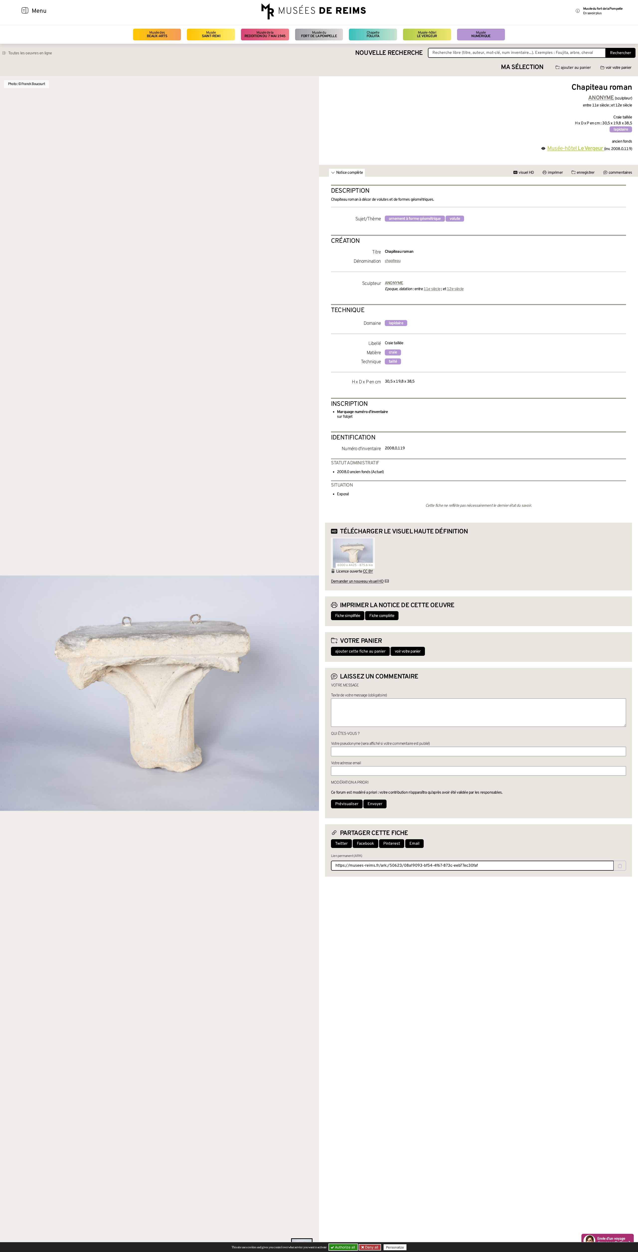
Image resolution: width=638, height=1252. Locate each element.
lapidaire (621, 129)
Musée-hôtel (427, 34)
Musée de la (265, 34)
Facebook (365, 843)
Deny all (371, 1247)
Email (414, 843)
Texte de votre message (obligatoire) (359, 695)
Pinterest (391, 843)
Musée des (157, 34)
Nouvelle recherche (389, 53)
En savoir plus (592, 13)
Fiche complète (381, 615)
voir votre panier (618, 67)
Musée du (319, 34)
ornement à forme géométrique (415, 218)
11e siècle (432, 289)
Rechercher (620, 53)
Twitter (341, 843)
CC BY (368, 571)
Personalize (395, 1247)
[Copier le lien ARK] (620, 866)
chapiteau (392, 260)
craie (393, 352)
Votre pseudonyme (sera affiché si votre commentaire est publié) (380, 743)
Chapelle (373, 34)
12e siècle (455, 289)
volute (455, 218)
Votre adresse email (346, 763)
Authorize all (344, 1247)
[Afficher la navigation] (25, 11)
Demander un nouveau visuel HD (357, 581)
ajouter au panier (576, 67)
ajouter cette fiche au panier (360, 651)
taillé (393, 361)
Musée (211, 34)
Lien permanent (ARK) (346, 856)
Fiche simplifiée (347, 615)
